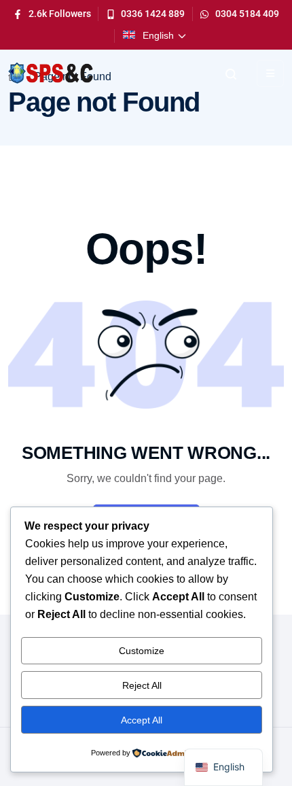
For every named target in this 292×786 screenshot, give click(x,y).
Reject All (142, 685)
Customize (141, 650)
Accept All (141, 720)
